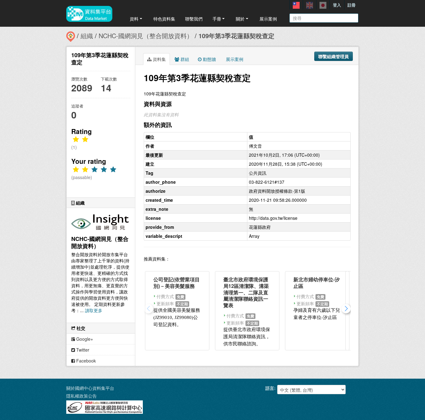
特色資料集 (164, 19)
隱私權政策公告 (81, 396)
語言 (269, 388)
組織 (87, 35)
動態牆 (209, 59)
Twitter (82, 350)
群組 (184, 59)
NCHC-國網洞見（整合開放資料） (146, 35)
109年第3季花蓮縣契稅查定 (236, 35)
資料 (134, 19)
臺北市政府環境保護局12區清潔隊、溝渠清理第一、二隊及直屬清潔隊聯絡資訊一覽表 (246, 292)
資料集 (159, 59)
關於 (240, 19)
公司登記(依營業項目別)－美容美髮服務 (176, 282)
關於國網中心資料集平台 (90, 388)
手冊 (217, 19)
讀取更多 (93, 310)
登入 (337, 5)
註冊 (352, 5)
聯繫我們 (194, 19)
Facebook (85, 361)
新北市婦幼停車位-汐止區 (316, 282)
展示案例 (268, 19)
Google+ (84, 339)
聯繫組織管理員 (333, 56)
